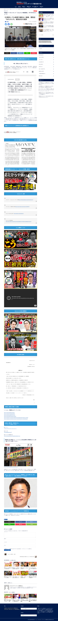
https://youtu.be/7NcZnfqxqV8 (9, 413)
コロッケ (40, 59)
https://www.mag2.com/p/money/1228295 (22, 206)
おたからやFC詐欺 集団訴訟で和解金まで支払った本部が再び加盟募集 (49, 26)
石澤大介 (40, 66)
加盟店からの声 (29, 6)
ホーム (16, 6)
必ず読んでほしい (44, 42)
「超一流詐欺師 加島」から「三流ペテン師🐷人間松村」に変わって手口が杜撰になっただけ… (49, 30)
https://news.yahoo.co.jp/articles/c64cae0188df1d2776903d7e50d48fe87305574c (18, 221)
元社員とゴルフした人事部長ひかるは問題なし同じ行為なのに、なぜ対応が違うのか (49, 19)
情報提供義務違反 (49, 42)
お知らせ (19, 6)
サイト (5, 545)
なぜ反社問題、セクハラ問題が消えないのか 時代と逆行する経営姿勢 (49, 23)
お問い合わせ (41, 6)
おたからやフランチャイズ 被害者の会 (16, 585)
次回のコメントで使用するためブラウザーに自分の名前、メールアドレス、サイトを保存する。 (18, 548)
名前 (5, 538)
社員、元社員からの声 (35, 6)
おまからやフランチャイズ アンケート (10, 428)
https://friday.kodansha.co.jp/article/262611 (25, 199)
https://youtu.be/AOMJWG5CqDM (9, 416)
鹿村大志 (40, 75)
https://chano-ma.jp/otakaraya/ (19, 213)
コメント (5, 531)
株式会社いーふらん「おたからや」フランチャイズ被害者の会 (40, 619)
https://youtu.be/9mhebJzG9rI (9, 412)
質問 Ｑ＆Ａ (23, 6)
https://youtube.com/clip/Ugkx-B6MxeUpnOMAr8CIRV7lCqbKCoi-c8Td (15, 417)
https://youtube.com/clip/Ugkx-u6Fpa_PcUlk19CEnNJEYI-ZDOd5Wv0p (15, 418)
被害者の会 (41, 71)
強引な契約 (41, 64)
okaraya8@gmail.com (7, 432)
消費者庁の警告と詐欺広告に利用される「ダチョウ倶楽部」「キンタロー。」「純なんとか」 (49, 15)
